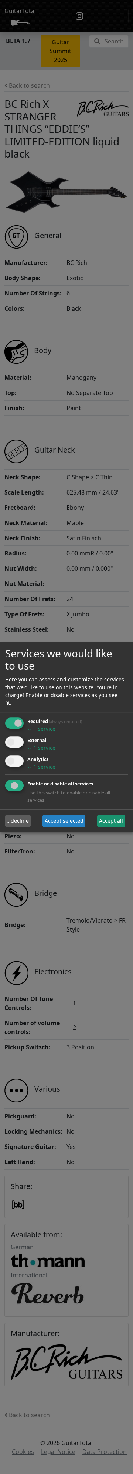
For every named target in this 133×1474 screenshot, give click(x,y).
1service (41, 729)
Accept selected (64, 821)
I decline (18, 821)
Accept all (111, 821)
